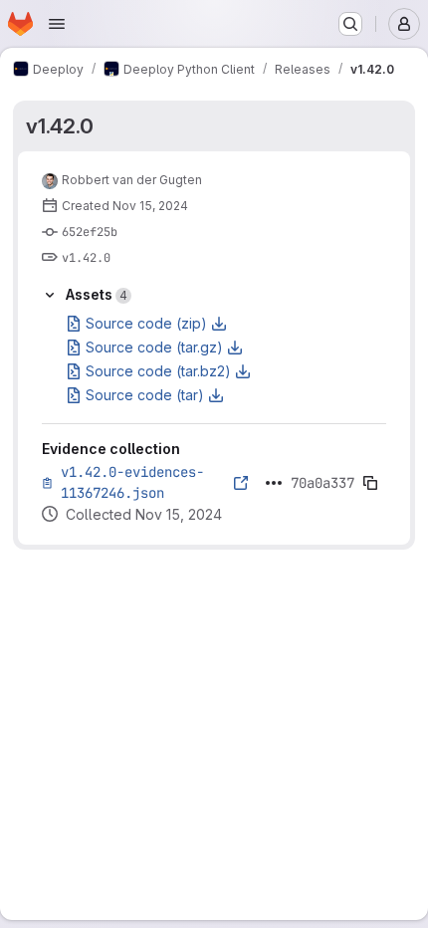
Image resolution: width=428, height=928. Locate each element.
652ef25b (89, 232)
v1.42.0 (60, 126)
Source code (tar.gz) (154, 347)
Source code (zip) (146, 323)
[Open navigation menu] (57, 24)
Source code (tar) (145, 394)
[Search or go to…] (350, 24)
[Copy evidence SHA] (370, 483)
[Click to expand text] (274, 483)
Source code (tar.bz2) (158, 370)
